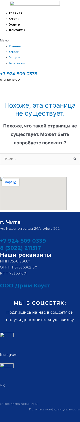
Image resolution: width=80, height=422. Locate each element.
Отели (14, 18)
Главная (15, 13)
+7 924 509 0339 (19, 73)
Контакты (17, 30)
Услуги (14, 24)
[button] (40, 40)
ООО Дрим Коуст (25, 285)
